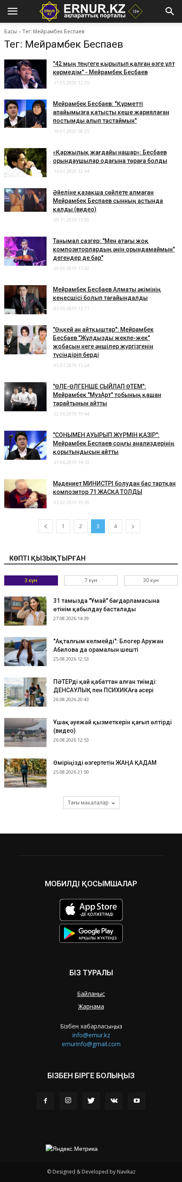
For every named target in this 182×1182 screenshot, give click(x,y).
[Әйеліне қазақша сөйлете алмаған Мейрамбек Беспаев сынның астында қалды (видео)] (25, 200)
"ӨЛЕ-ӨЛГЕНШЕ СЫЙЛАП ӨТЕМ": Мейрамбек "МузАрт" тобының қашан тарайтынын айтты (107, 395)
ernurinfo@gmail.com (91, 1044)
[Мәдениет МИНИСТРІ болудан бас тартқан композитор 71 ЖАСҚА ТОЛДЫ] (25, 493)
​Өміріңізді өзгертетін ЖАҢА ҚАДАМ (105, 762)
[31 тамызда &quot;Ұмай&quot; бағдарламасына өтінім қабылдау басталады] (25, 611)
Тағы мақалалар (88, 802)
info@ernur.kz (91, 1035)
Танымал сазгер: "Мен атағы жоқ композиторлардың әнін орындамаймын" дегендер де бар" (114, 249)
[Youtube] (136, 1101)
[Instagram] (68, 1101)
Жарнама (91, 1006)
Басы (10, 31)
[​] (25, 339)
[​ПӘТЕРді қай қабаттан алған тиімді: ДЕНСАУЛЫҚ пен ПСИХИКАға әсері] (25, 692)
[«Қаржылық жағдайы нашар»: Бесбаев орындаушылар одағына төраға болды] (25, 162)
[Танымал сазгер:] (25, 251)
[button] (170, 11)
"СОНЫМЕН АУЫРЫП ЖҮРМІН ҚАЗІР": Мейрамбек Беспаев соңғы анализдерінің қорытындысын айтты (113, 443)
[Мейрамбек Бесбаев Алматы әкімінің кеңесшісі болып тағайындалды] (25, 299)
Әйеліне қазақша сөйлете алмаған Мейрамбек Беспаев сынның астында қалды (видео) (108, 201)
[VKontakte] (113, 1101)
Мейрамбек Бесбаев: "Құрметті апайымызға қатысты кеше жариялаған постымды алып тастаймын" (111, 112)
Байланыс (91, 994)
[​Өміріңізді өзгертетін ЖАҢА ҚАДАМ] (25, 773)
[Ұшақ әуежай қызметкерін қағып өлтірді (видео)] (25, 732)
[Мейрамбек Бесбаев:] (25, 114)
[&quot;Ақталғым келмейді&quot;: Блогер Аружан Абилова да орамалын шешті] (25, 651)
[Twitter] (91, 1101)
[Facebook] (45, 1101)
